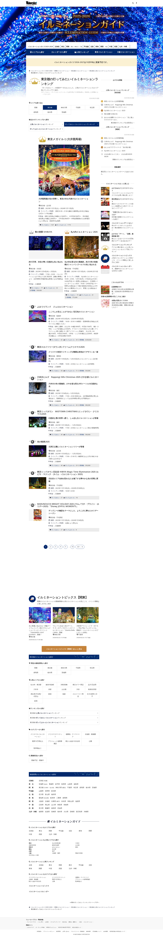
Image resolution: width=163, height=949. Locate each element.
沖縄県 (86, 811)
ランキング (41, 124)
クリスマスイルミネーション (38, 735)
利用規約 (39, 931)
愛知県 (41, 798)
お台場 (64, 689)
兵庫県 (53, 801)
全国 (30, 865)
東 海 (31, 798)
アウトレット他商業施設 (55, 742)
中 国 (31, 805)
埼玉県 (92, 107)
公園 (90, 741)
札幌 (45, 781)
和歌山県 (71, 801)
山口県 (53, 805)
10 (72, 547)
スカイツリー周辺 (78, 695)
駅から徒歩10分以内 (73, 741)
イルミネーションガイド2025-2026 (40, 46)
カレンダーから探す (59, 52)
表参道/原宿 (92, 689)
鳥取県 (59, 805)
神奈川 (77, 47)
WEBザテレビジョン (51, 927)
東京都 (50, 668)
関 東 (31, 787)
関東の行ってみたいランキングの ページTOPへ (85, 902)
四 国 (31, 808)
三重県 (58, 798)
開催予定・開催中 (37, 760)
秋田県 (63, 784)
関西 (102, 46)
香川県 (41, 808)
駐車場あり (37, 748)
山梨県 (41, 791)
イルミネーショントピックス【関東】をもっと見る (64, 649)
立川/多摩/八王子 (92, 695)
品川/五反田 (92, 685)
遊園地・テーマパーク (73, 735)
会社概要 (105, 931)
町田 (35, 701)
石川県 (41, 794)
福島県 (76, 784)
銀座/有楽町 (50, 685)
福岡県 (41, 811)
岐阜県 (52, 798)
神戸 (58, 801)
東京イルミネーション (104, 52)
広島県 (41, 805)
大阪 (106, 47)
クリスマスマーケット (55, 735)
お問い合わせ (66, 931)
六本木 (36, 689)
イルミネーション (87, 922)
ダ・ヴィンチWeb (40, 927)
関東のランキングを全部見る (123, 159)
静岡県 (65, 798)
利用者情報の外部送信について (117, 931)
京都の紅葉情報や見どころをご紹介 (113, 296)
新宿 (49, 694)
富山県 (47, 794)
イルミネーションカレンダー (39, 891)
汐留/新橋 (64, 685)
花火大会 (64, 922)
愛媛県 (47, 808)
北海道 (57, 46)
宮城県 (41, 784)
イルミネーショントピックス (39, 886)
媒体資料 (88, 931)
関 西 (31, 801)
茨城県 (64, 112)
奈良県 (63, 801)
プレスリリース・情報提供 (77, 931)
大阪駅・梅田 (56, 853)
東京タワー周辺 (78, 685)
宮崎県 (72, 811)
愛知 (30, 849)
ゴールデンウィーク (55, 922)
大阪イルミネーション (126, 52)
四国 (115, 46)
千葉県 (78, 107)
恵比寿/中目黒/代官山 (36, 695)
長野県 (47, 791)
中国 (110, 46)
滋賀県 (77, 801)
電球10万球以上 (37, 741)
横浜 (64, 788)
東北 (62, 46)
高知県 (59, 808)
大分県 (66, 811)
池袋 (64, 694)
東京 (72, 47)
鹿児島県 (79, 811)
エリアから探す (38, 52)
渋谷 (78, 689)
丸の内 (52, 788)
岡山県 (47, 805)
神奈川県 (64, 107)
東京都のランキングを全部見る (122, 123)
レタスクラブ (30, 927)
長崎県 (53, 811)
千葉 (81, 47)
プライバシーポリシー (48, 931)
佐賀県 (47, 811)
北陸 (92, 46)
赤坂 (49, 689)
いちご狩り (40, 922)
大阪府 (41, 801)
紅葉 (80, 922)
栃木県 (50, 112)
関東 (67, 46)
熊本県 (59, 811)
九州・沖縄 (123, 46)
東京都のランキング (45, 713)
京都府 (47, 801)
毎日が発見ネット (76, 927)
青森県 (51, 784)
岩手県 (57, 784)
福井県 (53, 794)
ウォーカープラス (31, 922)
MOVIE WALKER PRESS (64, 927)
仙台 (45, 784)
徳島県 (53, 808)
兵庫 (30, 851)
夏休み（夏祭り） (73, 922)
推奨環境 (58, 931)
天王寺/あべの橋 (34, 855)
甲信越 (86, 46)
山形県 (70, 784)
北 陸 (31, 794)
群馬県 (36, 112)
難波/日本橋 (78, 853)
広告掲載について (97, 931)
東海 (97, 46)
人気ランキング (82, 52)
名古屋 (46, 798)
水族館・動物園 (90, 734)
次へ (78, 547)
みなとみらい (56, 847)
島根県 (66, 805)
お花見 (47, 922)
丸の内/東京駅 (56, 843)
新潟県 (53, 791)
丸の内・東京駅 (35, 685)
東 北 (31, 784)
